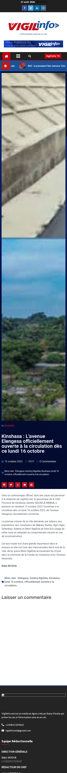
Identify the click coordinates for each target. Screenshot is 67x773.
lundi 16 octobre (14, 581)
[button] (4, 484)
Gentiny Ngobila (33, 471)
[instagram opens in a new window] (43, 8)
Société (9, 425)
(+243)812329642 (12, 761)
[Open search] (29, 56)
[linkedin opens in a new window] (37, 8)
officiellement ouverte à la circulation (31, 474)
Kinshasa (45, 471)
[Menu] (20, 56)
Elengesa (19, 471)
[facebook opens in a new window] (24, 8)
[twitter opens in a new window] (31, 8)
